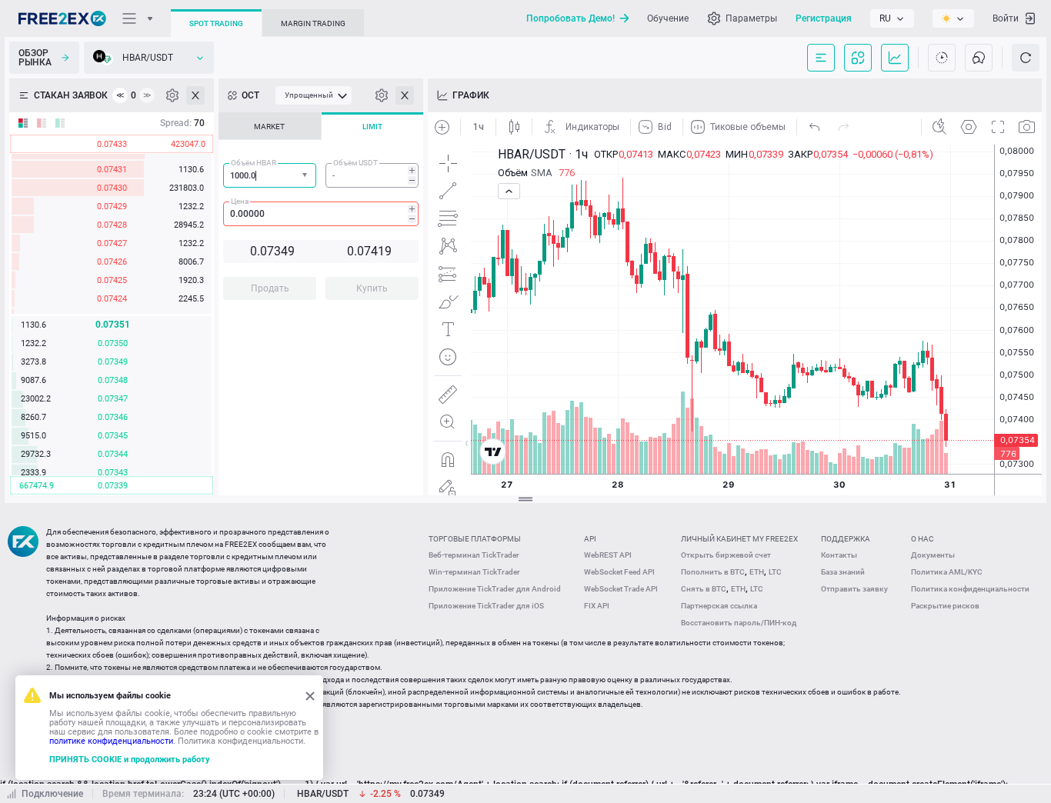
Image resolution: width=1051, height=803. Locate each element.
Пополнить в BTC (713, 572)
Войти (1006, 18)
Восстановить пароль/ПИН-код (738, 622)
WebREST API (608, 555)
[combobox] (269, 175)
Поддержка (845, 539)
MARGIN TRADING (313, 23)
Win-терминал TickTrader (474, 572)
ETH (756, 572)
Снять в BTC (703, 589)
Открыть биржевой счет (726, 555)
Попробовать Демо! (570, 18)
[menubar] (313, 95)
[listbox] (892, 18)
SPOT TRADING (216, 23)
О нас (922, 539)
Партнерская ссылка (719, 605)
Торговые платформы (475, 539)
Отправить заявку (854, 589)
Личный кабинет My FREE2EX (739, 539)
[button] (306, 176)
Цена (240, 201)
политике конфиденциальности (111, 741)
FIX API (596, 605)
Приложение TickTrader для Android (495, 589)
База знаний (843, 572)
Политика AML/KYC (947, 572)
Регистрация (824, 18)
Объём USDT (355, 162)
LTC (775, 572)
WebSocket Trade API (621, 589)
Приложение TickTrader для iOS (486, 605)
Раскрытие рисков (945, 605)
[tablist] (321, 210)
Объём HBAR (253, 162)
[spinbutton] (372, 175)
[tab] (270, 126)
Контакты (839, 555)
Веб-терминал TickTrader (474, 555)
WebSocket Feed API (619, 572)
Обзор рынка (35, 58)
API (590, 539)
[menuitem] (313, 95)
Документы (933, 555)
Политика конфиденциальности (970, 589)
